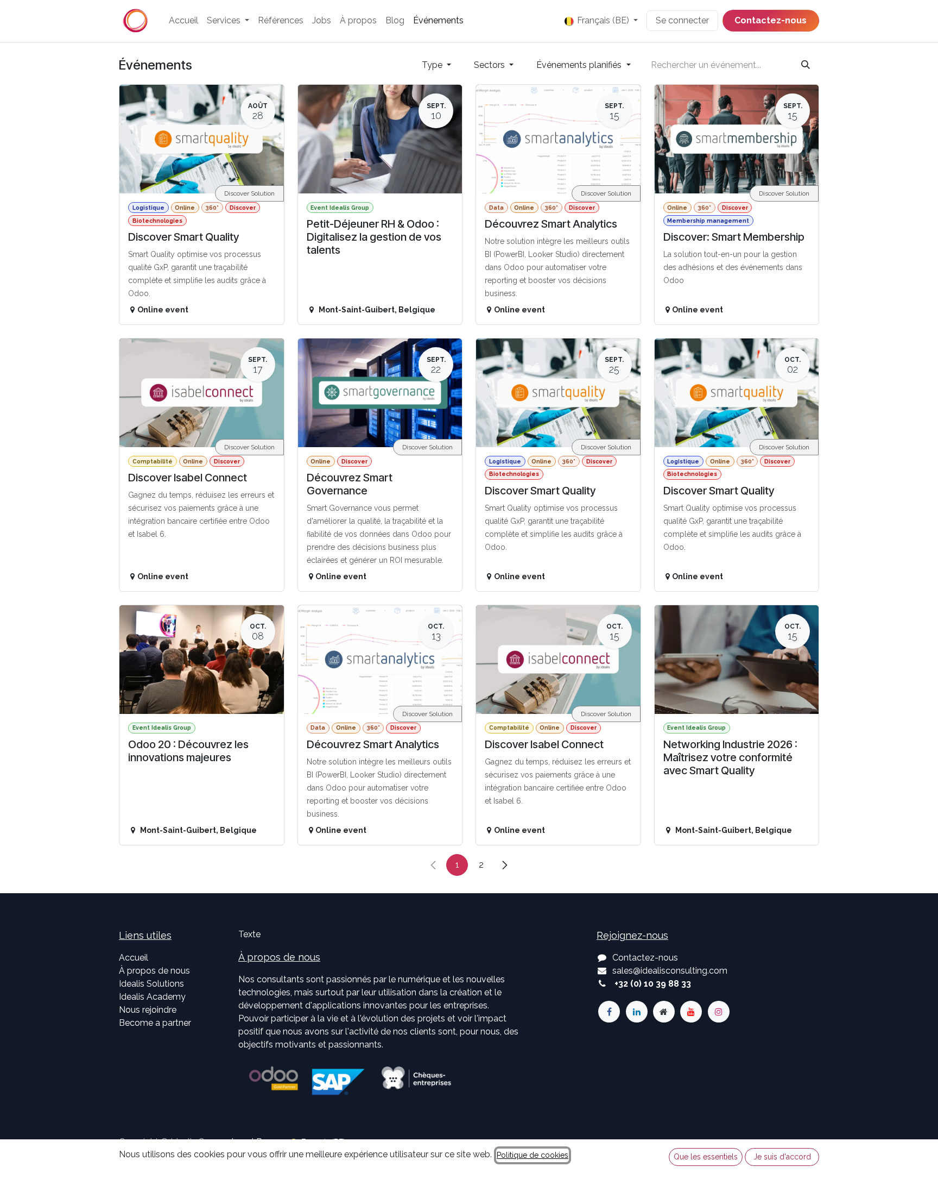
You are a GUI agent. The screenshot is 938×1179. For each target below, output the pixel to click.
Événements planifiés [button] (580, 65)
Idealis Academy (152, 997)
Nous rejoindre (147, 1010)
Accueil (133, 957)
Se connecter (682, 20)
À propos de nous (154, 970)
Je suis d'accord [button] (782, 1156)
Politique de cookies (532, 1155)
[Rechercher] (805, 65)
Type (433, 65)
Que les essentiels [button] (706, 1156)
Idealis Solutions (151, 984)
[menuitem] (183, 21)
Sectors (490, 65)
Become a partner (155, 1023)
